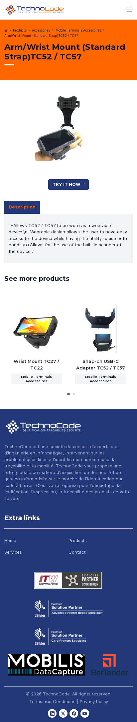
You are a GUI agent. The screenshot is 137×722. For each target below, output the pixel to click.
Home (10, 540)
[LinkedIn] (52, 713)
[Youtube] (84, 713)
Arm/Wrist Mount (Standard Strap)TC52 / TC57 (41, 36)
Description (22, 206)
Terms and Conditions (52, 701)
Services (13, 552)
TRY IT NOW (66, 184)
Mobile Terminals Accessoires (78, 30)
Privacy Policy (94, 701)
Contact (76, 552)
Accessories (41, 30)
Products (20, 30)
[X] (63, 713)
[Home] (6, 30)
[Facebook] (73, 713)
